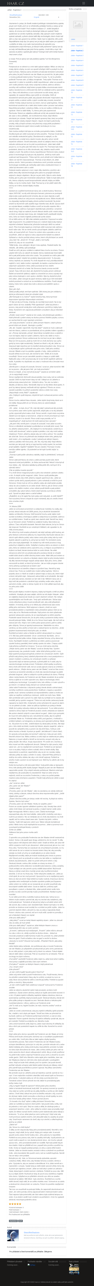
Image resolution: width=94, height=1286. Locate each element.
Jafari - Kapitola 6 (77, 70)
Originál (36, 17)
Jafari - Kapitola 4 (77, 60)
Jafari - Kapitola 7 (77, 75)
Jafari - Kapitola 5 (77, 65)
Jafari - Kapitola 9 (77, 85)
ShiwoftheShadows (16, 15)
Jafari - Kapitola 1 (77, 46)
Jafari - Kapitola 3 (77, 55)
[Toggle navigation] (83, 3)
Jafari (73, 39)
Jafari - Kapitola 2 (77, 51)
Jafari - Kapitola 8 (77, 80)
